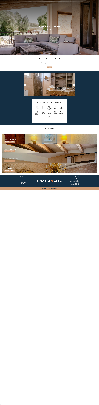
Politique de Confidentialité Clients (74, 181)
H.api (50, 188)
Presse (76, 180)
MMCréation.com (54, 188)
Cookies (78, 182)
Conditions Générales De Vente (75, 184)
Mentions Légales (77, 183)
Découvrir (49, 53)
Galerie (78, 180)
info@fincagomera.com (23, 182)
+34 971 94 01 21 (23, 183)
